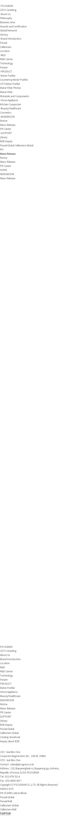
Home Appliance (9, 100)
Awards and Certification (13, 26)
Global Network (8, 30)
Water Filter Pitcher (10, 88)
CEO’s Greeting (8, 10)
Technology (6, 63)
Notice (3, 120)
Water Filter (6, 92)
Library (3, 137)
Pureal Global (7, 145)
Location (5, 51)
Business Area (7, 22)
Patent (4, 67)
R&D (2, 55)
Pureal (3, 43)
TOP (5, 813)
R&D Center (6, 59)
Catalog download (10, 737)
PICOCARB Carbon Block (13, 793)
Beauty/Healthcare (10, 108)
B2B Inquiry (6, 141)
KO (1, 149)
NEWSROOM (7, 116)
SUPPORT (6, 133)
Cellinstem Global (24, 145)
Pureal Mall (6, 801)
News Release (7, 125)
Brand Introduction (10, 38)
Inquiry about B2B (9, 741)
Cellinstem (5, 47)
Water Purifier (7, 75)
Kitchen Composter (10, 104)
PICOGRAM (6, 6)
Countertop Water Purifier (14, 79)
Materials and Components (14, 96)
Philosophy (6, 18)
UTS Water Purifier (10, 84)
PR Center (5, 129)
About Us (5, 14)
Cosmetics (5, 112)
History (4, 34)
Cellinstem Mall (8, 809)
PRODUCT (6, 71)
